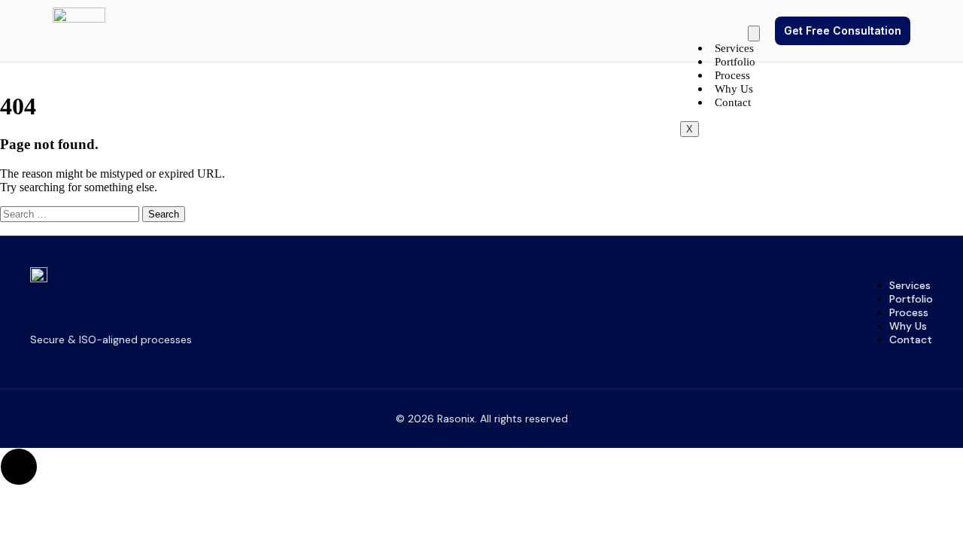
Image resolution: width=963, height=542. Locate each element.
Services (734, 48)
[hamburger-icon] (754, 33)
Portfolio (735, 62)
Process (732, 75)
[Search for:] (71, 213)
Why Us (734, 89)
